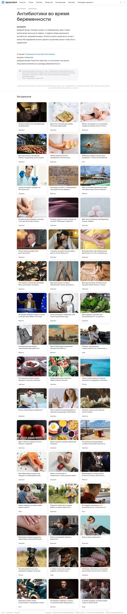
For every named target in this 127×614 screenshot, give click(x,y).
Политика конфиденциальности (114, 612)
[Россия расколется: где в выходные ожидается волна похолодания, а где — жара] (32, 562)
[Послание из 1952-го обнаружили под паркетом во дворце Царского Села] (63, 181)
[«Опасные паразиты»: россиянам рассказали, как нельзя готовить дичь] (95, 562)
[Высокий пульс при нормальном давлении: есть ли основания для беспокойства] (95, 244)
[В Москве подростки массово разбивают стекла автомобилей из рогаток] (95, 149)
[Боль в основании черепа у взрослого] (63, 530)
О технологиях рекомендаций (95, 612)
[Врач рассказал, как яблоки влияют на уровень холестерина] (32, 149)
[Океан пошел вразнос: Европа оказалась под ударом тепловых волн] (95, 371)
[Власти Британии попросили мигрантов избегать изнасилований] (63, 340)
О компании (9, 612)
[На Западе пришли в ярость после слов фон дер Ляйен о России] (32, 308)
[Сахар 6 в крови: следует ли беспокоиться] (32, 181)
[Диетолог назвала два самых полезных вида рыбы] (63, 117)
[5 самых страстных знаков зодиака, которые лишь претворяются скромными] (63, 562)
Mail (3, 612)
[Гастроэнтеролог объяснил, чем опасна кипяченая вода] (63, 308)
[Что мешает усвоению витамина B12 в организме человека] (32, 276)
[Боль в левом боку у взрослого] (32, 403)
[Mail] (3, 2)
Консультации (21, 8)
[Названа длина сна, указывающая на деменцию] (32, 117)
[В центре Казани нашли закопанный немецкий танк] (32, 340)
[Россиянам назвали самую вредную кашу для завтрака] (32, 371)
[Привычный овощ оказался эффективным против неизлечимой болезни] (63, 371)
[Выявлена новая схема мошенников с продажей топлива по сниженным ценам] (32, 594)
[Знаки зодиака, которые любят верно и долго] (32, 498)
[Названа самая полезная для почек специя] (95, 403)
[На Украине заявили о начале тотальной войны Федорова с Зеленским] (63, 594)
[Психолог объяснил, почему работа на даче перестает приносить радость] (63, 498)
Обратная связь (80, 612)
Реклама (16, 612)
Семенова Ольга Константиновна (40, 54)
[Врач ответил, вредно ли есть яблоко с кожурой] (32, 435)
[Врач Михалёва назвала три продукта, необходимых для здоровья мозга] (32, 467)
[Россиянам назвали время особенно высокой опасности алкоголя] (95, 435)
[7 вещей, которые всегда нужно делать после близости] (63, 244)
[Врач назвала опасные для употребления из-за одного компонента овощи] (95, 308)
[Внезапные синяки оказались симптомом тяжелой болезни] (32, 530)
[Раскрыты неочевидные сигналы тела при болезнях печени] (32, 212)
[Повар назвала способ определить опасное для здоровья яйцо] (63, 149)
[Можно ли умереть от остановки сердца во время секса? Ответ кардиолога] (95, 117)
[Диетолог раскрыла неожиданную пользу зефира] (95, 212)
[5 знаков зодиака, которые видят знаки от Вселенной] (95, 594)
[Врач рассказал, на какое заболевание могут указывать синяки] (63, 276)
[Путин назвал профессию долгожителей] (32, 244)
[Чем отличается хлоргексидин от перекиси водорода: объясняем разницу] (63, 403)
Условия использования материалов (63, 612)
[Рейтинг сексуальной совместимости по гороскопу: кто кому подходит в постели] (95, 340)
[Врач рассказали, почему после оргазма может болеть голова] (95, 276)
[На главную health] (10, 2)
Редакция (48, 612)
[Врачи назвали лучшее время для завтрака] (63, 435)
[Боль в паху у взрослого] (95, 530)
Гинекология (32, 8)
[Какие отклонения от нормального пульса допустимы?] (63, 467)
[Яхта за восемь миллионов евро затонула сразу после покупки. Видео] (95, 181)
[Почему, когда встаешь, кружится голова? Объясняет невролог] (63, 212)
